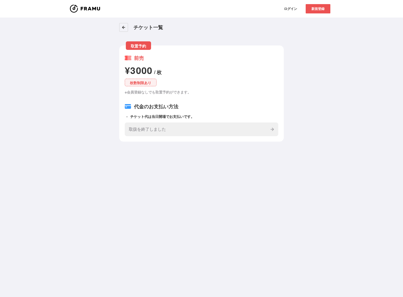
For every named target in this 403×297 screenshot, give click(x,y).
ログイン (290, 8)
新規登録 (318, 8)
